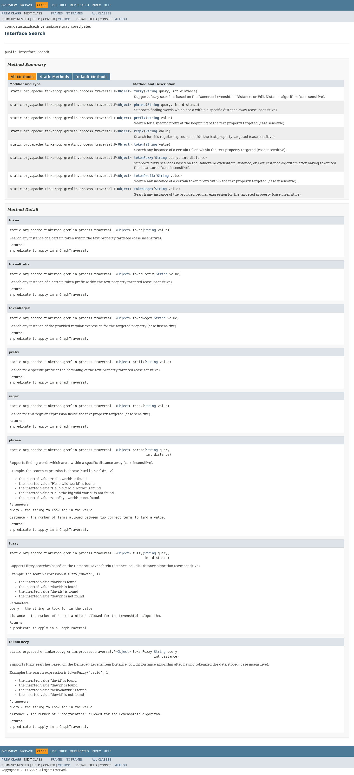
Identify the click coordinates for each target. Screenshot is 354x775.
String (151, 91)
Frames (57, 13)
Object (124, 91)
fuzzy (139, 91)
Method (64, 19)
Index (96, 5)
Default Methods (91, 77)
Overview (9, 5)
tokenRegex (143, 189)
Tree (63, 5)
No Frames (74, 13)
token (139, 144)
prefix (139, 118)
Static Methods (54, 77)
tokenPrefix (144, 176)
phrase (139, 105)
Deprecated (79, 5)
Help (107, 5)
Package (26, 5)
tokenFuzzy (143, 158)
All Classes (101, 13)
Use (54, 5)
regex (139, 131)
